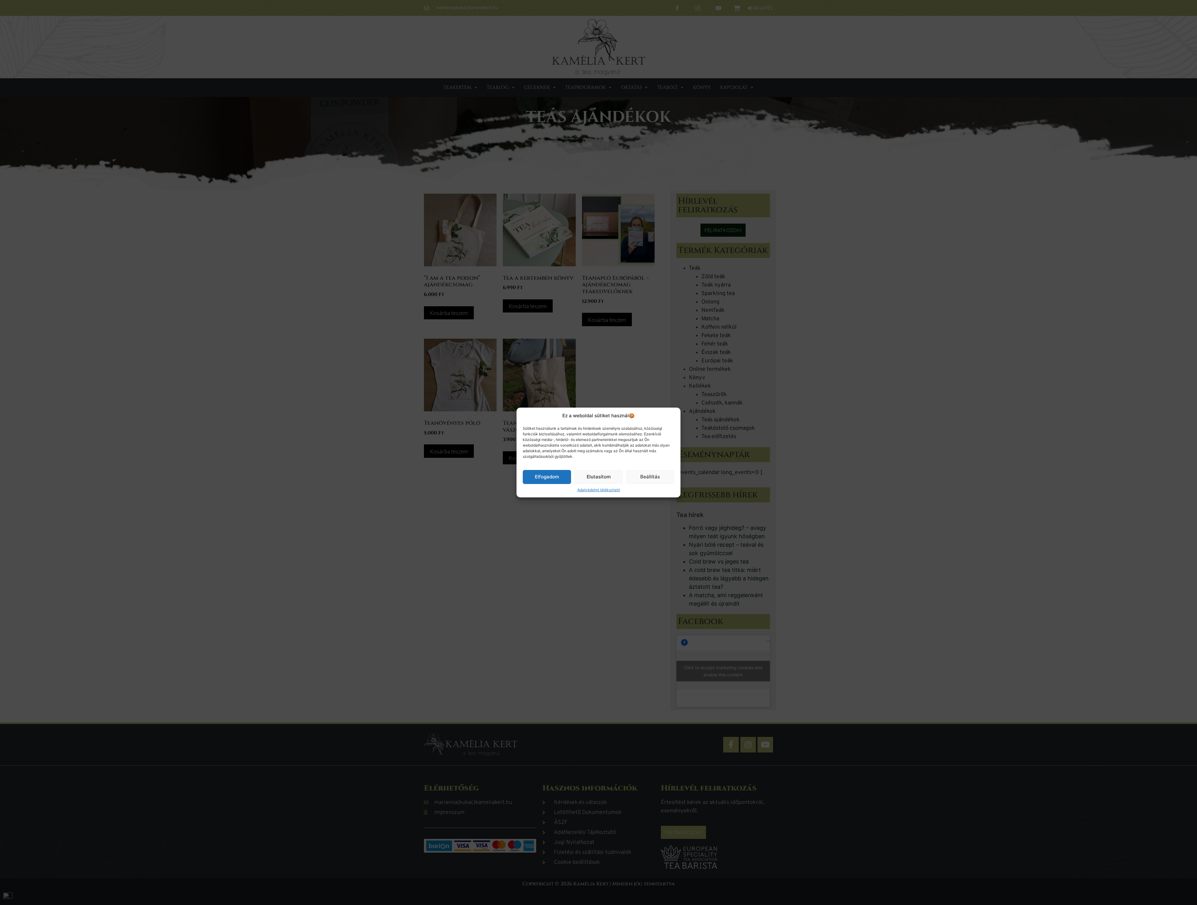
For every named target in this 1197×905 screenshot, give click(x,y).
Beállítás (650, 477)
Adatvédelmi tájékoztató (598, 489)
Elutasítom (599, 477)
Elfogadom (547, 477)
